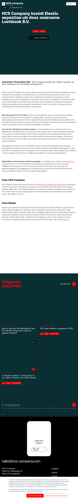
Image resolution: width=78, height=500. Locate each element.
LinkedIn (54, 472)
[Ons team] (12, 4)
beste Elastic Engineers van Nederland (51, 184)
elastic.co (66, 219)
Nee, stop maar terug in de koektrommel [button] (56, 495)
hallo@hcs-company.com (21, 461)
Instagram (55, 468)
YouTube (54, 476)
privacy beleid (38, 486)
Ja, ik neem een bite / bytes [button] (35, 495)
